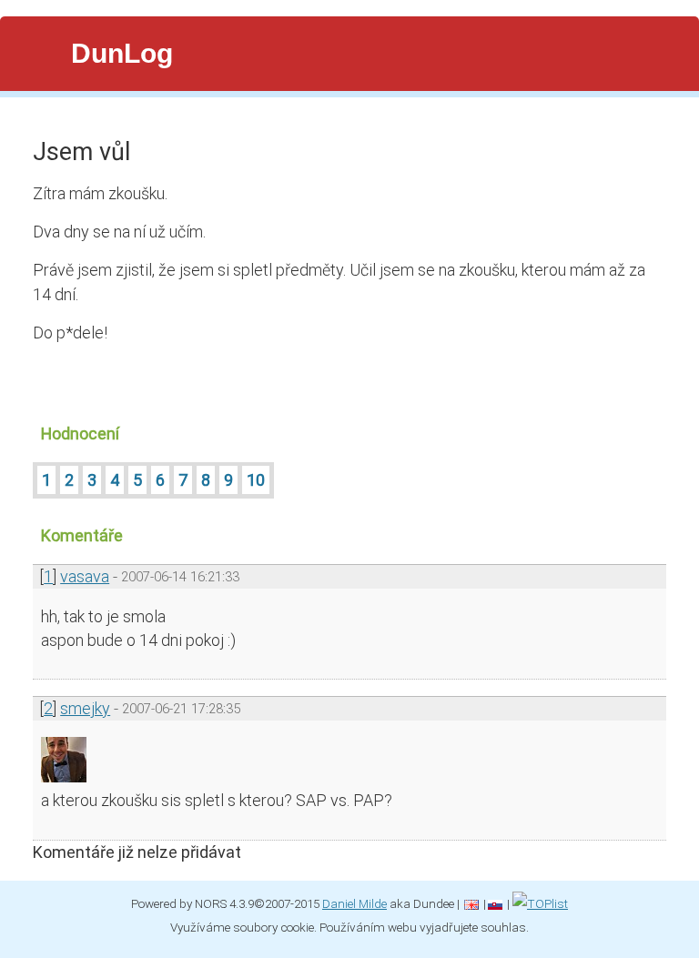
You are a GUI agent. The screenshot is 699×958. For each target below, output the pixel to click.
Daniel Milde (354, 903)
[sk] (495, 903)
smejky (85, 708)
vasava (84, 576)
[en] (471, 903)
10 (256, 479)
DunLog (122, 53)
